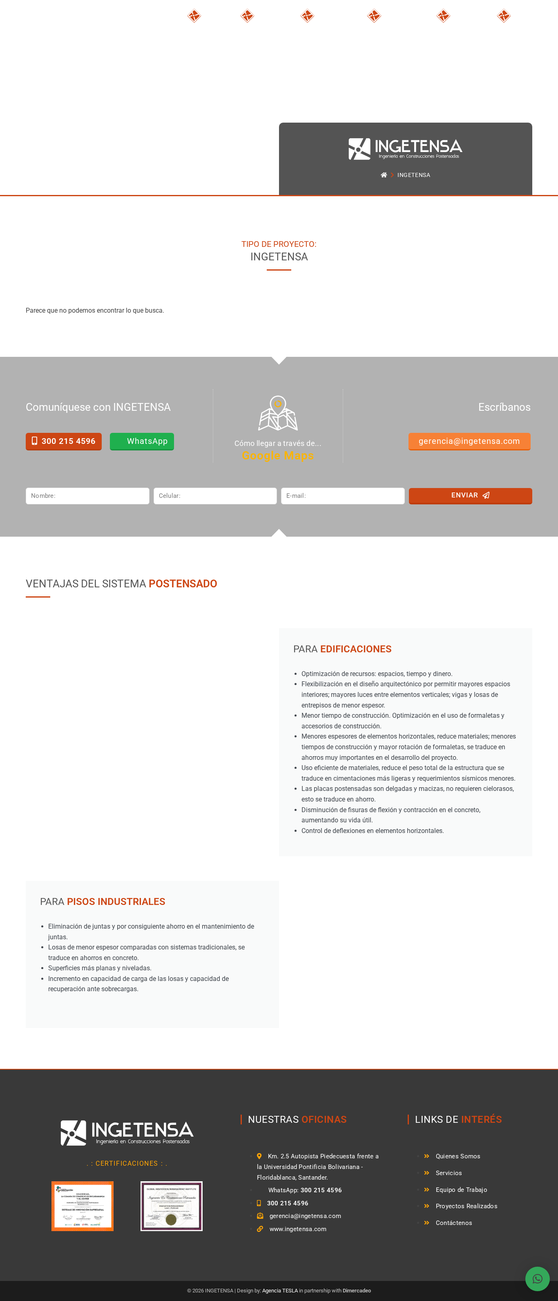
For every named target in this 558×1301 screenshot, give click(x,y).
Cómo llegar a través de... (277, 443)
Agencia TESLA (280, 1291)
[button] (537, 1279)
